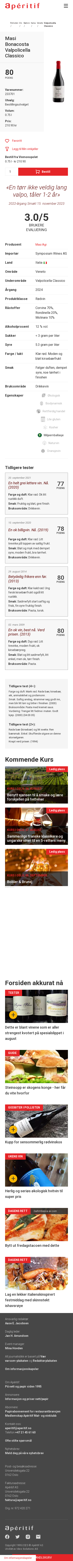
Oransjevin (54, 450)
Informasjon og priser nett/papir (26, 1399)
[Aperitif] (22, 6)
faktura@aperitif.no (18, 1500)
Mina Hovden (14, 1348)
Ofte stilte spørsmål (18, 1440)
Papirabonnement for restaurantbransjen (32, 1411)
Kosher (53, 427)
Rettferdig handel (54, 411)
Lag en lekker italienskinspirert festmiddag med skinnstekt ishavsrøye (30, 1300)
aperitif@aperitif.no (18, 1428)
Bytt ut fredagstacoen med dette (32, 1245)
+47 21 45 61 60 (25, 1432)
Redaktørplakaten (45, 1360)
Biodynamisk (54, 403)
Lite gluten (53, 419)
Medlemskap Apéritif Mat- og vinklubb (30, 1415)
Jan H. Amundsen (16, 1335)
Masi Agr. (41, 244)
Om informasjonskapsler (22, 1369)
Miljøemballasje (54, 435)
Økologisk (54, 395)
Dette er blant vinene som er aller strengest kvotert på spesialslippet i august (34, 1033)
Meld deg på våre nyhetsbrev (24, 1453)
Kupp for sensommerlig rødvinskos (33, 1142)
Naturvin (53, 443)
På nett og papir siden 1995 (23, 1386)
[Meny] (66, 6)
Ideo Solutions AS (27, 1549)
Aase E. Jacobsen (17, 1323)
